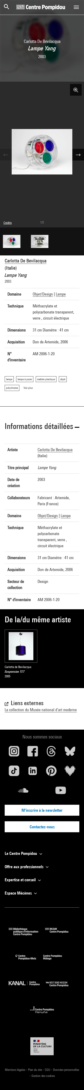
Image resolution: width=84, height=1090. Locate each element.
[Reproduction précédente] (6, 154)
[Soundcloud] (23, 792)
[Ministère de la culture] (42, 1046)
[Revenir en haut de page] (73, 1079)
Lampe (61, 294)
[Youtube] (60, 792)
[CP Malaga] (56, 960)
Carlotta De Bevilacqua (25, 261)
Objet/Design (43, 294)
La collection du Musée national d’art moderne (41, 709)
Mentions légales (15, 1070)
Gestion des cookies (43, 1076)
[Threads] (51, 753)
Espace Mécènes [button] (19, 893)
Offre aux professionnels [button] (24, 866)
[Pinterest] (51, 773)
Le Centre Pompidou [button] (21, 853)
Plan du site (35, 1070)
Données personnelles (66, 1070)
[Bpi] (27, 934)
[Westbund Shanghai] (60, 987)
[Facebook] (32, 753)
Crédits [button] (8, 223)
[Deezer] (70, 773)
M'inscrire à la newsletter (42, 810)
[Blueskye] (70, 753)
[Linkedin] (32, 773)
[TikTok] (14, 773)
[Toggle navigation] (76, 7)
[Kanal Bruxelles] (27, 987)
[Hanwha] (42, 1014)
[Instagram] (14, 753)
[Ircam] (60, 934)
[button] (42, 427)
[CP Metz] (29, 960)
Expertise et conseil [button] (21, 879)
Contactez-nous (42, 826)
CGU (48, 1070)
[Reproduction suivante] (78, 154)
